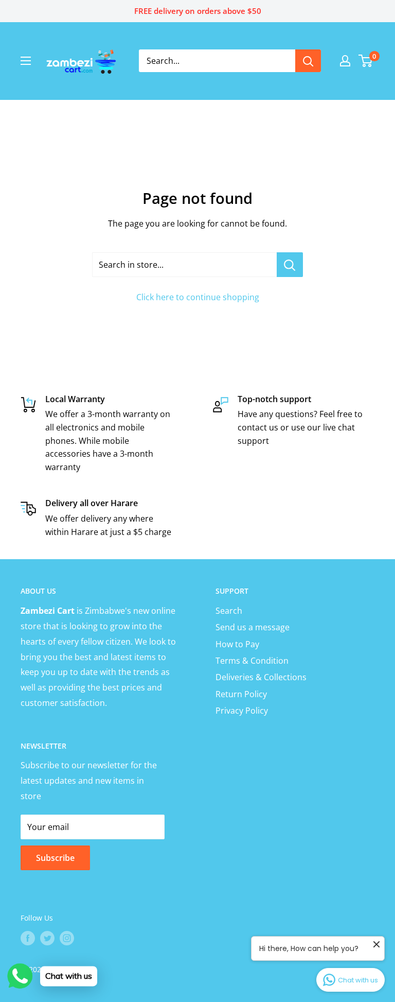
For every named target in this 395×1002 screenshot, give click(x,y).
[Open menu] (26, 61)
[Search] (308, 60)
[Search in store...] (290, 264)
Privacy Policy (242, 710)
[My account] (345, 60)
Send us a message (253, 627)
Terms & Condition (252, 660)
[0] (366, 61)
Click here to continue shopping (197, 297)
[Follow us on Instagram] (67, 937)
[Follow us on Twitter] (47, 937)
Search (229, 610)
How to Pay (237, 644)
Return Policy (241, 694)
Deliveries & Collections (261, 677)
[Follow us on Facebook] (28, 937)
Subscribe (55, 857)
